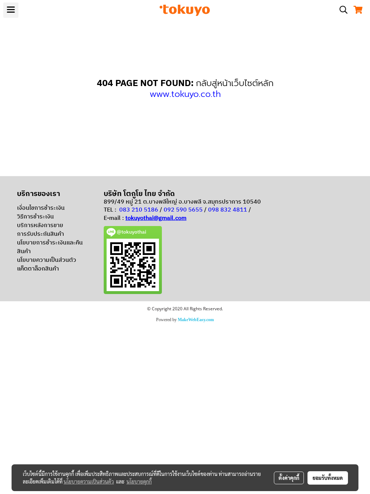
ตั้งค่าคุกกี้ (289, 477)
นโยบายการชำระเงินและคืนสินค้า (50, 247)
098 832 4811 (227, 210)
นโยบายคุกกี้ (139, 481)
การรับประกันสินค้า (40, 234)
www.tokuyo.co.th (185, 94)
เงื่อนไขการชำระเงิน (41, 208)
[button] (341, 10)
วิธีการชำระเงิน (35, 217)
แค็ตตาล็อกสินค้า (38, 269)
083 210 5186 (138, 210)
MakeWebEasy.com (196, 319)
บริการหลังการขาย (40, 225)
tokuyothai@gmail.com (155, 218)
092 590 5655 (183, 210)
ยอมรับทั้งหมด (328, 477)
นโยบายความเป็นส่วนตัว (46, 260)
